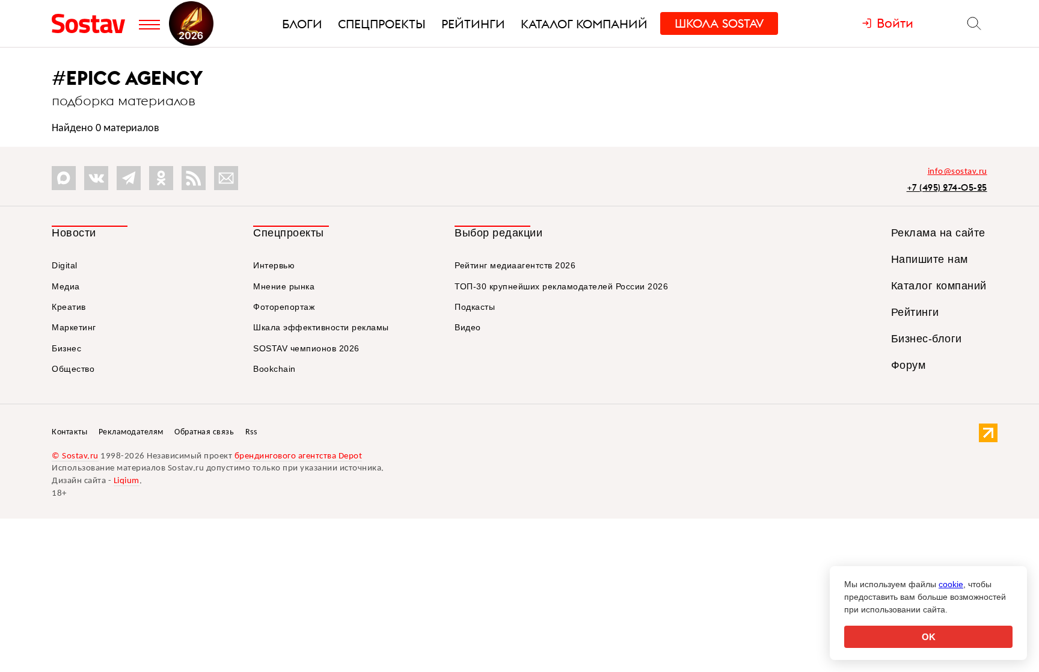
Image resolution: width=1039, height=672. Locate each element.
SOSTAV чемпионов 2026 (306, 348)
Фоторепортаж (283, 307)
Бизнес (66, 348)
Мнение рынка (283, 286)
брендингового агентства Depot (298, 456)
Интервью (274, 265)
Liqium (126, 481)
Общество (73, 369)
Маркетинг (74, 327)
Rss (251, 432)
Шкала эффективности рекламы (321, 327)
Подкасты (475, 307)
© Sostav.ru (75, 456)
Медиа (66, 286)
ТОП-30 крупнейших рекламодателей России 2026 (561, 286)
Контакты (69, 432)
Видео (468, 327)
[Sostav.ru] (92, 23)
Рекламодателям (131, 432)
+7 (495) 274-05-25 (947, 187)
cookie (951, 584)
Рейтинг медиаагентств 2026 (515, 265)
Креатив (69, 307)
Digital (65, 265)
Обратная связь (204, 432)
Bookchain (274, 369)
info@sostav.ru (957, 171)
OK (929, 637)
